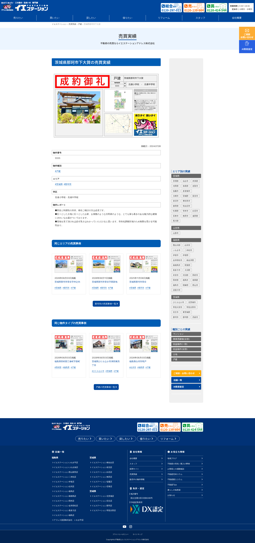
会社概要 (237, 17)
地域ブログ (172, 458)
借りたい (127, 17)
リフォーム (164, 17)
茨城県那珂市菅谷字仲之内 (67, 281)
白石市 (195, 211)
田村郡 (175, 280)
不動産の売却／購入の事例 (178, 463)
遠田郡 (195, 216)
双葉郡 (187, 265)
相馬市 (185, 280)
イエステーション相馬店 (64, 491)
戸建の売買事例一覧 (105, 387)
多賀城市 (186, 191)
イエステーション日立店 (102, 501)
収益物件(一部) (180, 344)
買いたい (54, 17)
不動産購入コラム (174, 479)
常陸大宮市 (177, 307)
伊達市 (175, 255)
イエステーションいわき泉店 (66, 467)
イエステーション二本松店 (65, 477)
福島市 (175, 285)
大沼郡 (187, 270)
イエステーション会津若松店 (66, 505)
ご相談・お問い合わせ (184, 373)
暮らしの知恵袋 (173, 490)
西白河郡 (176, 245)
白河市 (187, 245)
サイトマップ (137, 534)
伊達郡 (185, 255)
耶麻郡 (185, 285)
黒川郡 (175, 221)
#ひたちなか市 (98, 371)
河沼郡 (185, 275)
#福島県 (66, 367)
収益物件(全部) (180, 349)
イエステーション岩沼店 (102, 467)
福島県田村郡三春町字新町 (67, 361)
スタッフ (200, 17)
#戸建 (58, 171)
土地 (175, 354)
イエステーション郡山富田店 (66, 472)
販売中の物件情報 (137, 479)
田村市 (195, 275)
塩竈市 (175, 191)
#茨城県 (59, 184)
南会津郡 (190, 260)
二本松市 (188, 250)
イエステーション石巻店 (102, 486)
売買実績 (72, 24)
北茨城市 (192, 302)
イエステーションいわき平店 (66, 462)
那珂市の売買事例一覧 (105, 303)
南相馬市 (176, 265)
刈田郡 (175, 186)
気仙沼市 (186, 206)
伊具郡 (195, 181)
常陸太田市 (191, 307)
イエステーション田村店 (64, 501)
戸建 (80, 24)
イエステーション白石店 (102, 472)
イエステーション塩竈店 (102, 481)
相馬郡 (195, 280)
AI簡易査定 (178, 386)
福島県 (176, 240)
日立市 (175, 312)
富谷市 (195, 196)
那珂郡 (185, 317)
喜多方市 (176, 270)
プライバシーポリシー (121, 534)
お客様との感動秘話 (175, 469)
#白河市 (132, 367)
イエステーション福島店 (64, 515)
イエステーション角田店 (102, 477)
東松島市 (186, 201)
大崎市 (175, 196)
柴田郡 (175, 206)
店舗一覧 (177, 380)
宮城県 (176, 175)
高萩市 (195, 317)
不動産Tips (172, 485)
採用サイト (134, 469)
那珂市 (175, 317)
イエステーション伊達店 (64, 481)
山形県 (176, 228)
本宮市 (175, 275)
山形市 (175, 233)
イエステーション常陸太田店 (104, 510)
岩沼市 (175, 201)
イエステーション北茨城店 (103, 496)
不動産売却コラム (174, 474)
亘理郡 (175, 181)
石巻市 (175, 216)
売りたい (18, 17)
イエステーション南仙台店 (103, 462)
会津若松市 (177, 260)
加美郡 (185, 186)
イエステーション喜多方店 (65, 510)
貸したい (91, 17)
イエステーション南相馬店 (65, 496)
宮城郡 (185, 196)
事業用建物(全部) (181, 339)
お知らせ (171, 495)
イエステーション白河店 (64, 486)
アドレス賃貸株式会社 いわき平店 (69, 520)
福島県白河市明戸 (137, 361)
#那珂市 (67, 184)
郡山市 (195, 285)
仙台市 (185, 181)
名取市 (195, 186)
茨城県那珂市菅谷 (137, 281)
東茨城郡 (186, 312)
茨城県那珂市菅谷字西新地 (104, 281)
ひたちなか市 (178, 302)
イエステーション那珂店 (102, 505)
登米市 (185, 211)
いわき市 (176, 250)
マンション (178, 334)
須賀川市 (176, 290)
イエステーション (59, 24)
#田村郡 (58, 367)
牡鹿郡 (175, 211)
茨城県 (176, 297)
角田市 (185, 216)
